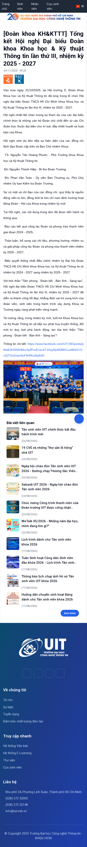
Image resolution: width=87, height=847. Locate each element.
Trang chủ (6, 6)
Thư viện (9, 760)
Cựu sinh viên (53, 6)
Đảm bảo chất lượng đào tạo (23, 721)
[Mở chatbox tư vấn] (79, 419)
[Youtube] (38, 673)
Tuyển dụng (11, 714)
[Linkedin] (60, 673)
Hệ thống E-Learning (17, 753)
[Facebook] (27, 673)
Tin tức (8, 700)
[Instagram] (49, 673)
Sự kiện (8, 707)
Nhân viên (34, 6)
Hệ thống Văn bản (15, 746)
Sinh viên (20, 6)
